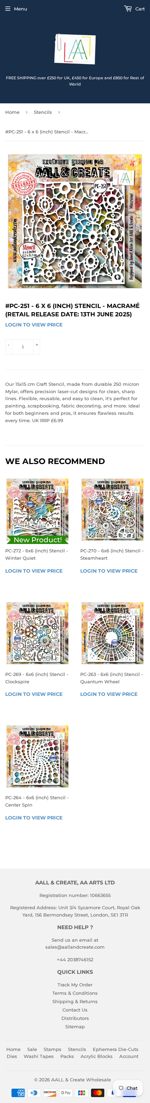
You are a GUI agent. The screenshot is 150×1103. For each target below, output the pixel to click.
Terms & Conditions (75, 993)
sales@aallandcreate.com (75, 947)
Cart (139, 9)
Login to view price (33, 325)
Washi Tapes (39, 1056)
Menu (20, 9)
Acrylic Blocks (97, 1056)
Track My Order (75, 984)
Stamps (52, 1049)
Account (128, 1056)
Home (12, 112)
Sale (32, 1049)
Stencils (43, 112)
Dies (12, 1056)
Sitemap (75, 1026)
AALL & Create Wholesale (81, 1079)
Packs (67, 1056)
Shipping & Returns (75, 1001)
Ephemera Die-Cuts (115, 1049)
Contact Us (75, 1010)
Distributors (75, 1018)
